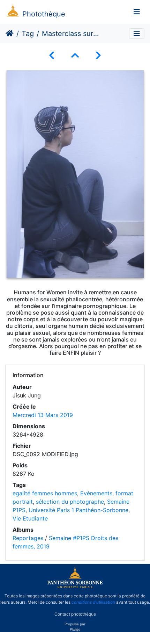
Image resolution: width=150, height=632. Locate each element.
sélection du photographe (70, 501)
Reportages (28, 537)
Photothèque (43, 14)
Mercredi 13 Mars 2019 (43, 414)
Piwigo (75, 629)
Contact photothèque (75, 614)
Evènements (96, 493)
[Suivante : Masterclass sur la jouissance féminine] (98, 55)
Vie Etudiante (30, 518)
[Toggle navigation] (136, 12)
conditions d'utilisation (93, 602)
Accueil (10, 33)
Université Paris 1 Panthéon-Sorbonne (78, 510)
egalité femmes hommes (45, 493)
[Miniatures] (75, 55)
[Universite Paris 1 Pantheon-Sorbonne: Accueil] (75, 586)
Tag (28, 33)
